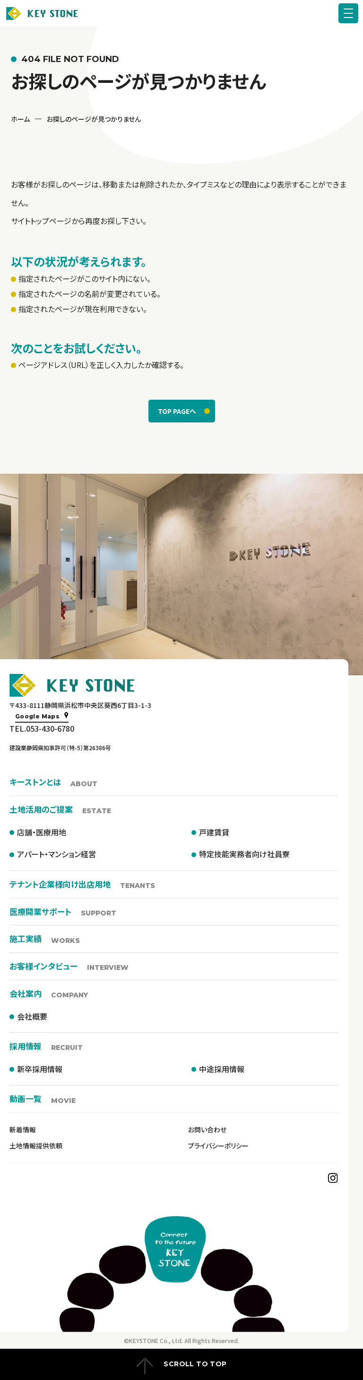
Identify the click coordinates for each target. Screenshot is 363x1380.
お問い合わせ (207, 1129)
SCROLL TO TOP (195, 1364)
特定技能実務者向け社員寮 (244, 854)
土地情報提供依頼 (35, 1145)
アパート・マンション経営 (56, 854)
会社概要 (32, 1016)
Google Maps (37, 716)
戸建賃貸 (214, 832)
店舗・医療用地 (41, 832)
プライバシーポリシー (218, 1145)
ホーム (20, 119)
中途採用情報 (221, 1069)
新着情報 (22, 1129)
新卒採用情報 (39, 1069)
